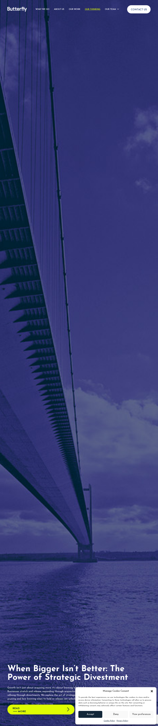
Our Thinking (92, 9)
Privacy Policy (122, 721)
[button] (151, 691)
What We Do (42, 9)
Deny (116, 714)
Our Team (110, 9)
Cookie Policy (109, 721)
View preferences (141, 714)
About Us (59, 9)
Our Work (74, 9)
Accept (90, 714)
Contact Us (139, 9)
